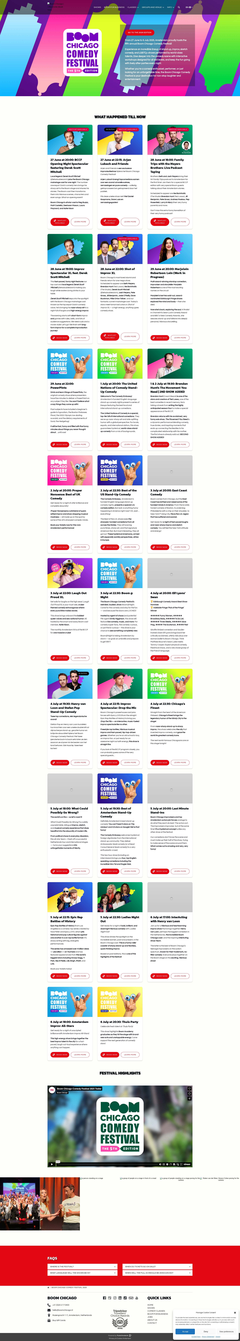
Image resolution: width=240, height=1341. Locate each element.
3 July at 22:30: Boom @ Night (116, 595)
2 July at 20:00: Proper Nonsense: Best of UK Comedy (66, 494)
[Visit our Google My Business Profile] (109, 1297)
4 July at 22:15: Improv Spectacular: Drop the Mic (118, 706)
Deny (206, 1331)
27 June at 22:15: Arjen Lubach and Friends (115, 162)
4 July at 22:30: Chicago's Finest (167, 706)
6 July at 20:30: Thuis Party (119, 1022)
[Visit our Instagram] (114, 1297)
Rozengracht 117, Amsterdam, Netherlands (72, 1315)
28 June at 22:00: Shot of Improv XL (117, 271)
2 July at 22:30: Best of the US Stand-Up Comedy (118, 492)
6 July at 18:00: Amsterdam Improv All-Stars (69, 1024)
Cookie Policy (196, 1336)
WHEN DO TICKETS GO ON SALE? (140, 1267)
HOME (150, 1305)
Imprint (218, 1336)
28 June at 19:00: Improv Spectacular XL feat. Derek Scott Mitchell (69, 273)
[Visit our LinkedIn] (120, 1297)
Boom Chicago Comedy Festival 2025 (69, 1287)
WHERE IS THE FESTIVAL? (62, 1267)
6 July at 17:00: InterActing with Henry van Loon (168, 919)
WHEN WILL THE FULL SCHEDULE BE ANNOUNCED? (149, 1273)
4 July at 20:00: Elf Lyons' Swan (168, 595)
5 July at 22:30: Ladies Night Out (119, 919)
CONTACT (152, 1323)
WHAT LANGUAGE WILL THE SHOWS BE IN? (70, 1273)
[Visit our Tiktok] (125, 1297)
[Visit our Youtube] (137, 1297)
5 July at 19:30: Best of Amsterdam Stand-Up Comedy (115, 812)
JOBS (150, 1317)
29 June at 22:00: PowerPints (62, 385)
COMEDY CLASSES (156, 1311)
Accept (185, 1331)
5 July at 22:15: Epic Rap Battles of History (66, 919)
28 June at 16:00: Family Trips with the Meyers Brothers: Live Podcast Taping (167, 166)
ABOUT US (152, 1320)
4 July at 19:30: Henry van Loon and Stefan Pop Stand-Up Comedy (68, 708)
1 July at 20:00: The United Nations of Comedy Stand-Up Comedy (119, 387)
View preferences (226, 1331)
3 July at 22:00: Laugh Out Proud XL (68, 595)
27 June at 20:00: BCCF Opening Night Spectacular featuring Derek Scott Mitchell (69, 166)
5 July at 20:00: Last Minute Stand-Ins (169, 810)
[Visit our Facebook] (104, 1297)
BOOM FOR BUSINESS (114, 7)
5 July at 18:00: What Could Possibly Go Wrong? (69, 810)
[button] (235, 1312)
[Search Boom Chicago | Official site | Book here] (179, 7)
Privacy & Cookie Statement (120, 1338)
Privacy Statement (208, 1336)
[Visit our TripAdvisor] (131, 1297)
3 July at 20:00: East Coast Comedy (168, 492)
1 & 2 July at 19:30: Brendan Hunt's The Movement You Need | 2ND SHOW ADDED (169, 387)
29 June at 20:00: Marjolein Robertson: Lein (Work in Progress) (169, 273)
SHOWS (97, 7)
